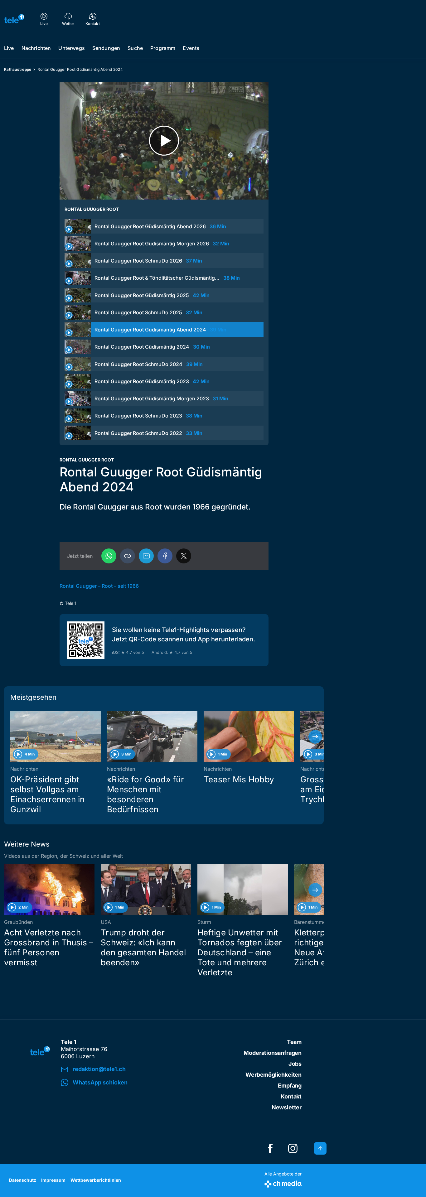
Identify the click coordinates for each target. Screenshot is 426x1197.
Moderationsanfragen (273, 1053)
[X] (183, 555)
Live (9, 48)
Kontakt (291, 1096)
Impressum (53, 1180)
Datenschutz (22, 1180)
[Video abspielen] (164, 141)
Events (191, 48)
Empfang (290, 1085)
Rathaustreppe (17, 69)
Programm (162, 48)
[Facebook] (164, 555)
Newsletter (287, 1107)
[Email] (146, 555)
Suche (135, 48)
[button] (127, 555)
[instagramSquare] (293, 1148)
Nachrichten (36, 48)
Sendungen (106, 48)
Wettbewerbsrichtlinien (95, 1180)
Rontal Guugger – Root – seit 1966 (99, 586)
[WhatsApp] (108, 555)
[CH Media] (283, 1183)
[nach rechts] (315, 737)
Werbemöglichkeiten (273, 1074)
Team (294, 1042)
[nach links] (12, 737)
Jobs (295, 1063)
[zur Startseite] (14, 18)
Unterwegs (71, 48)
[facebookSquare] (270, 1148)
